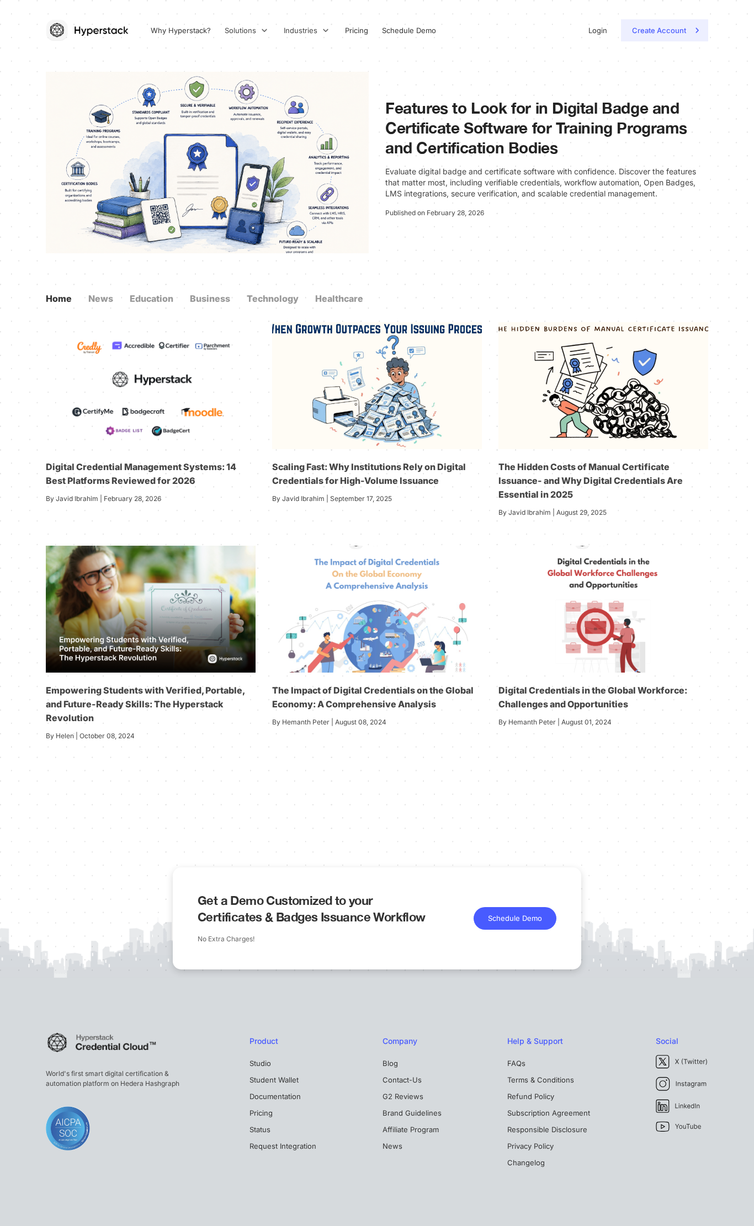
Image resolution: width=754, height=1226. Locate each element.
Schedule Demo (409, 30)
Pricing (356, 30)
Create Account (659, 30)
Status (259, 1129)
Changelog (526, 1162)
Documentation (275, 1096)
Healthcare (339, 298)
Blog (390, 1063)
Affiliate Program (411, 1129)
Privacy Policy (530, 1146)
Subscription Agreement (548, 1112)
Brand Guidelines (412, 1112)
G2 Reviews (403, 1096)
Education (151, 298)
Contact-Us (402, 1079)
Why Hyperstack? (181, 30)
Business (210, 298)
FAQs (516, 1063)
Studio (260, 1063)
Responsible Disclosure (547, 1129)
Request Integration (282, 1146)
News (100, 298)
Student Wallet (274, 1079)
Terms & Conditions (540, 1079)
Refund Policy (530, 1096)
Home (59, 298)
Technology (273, 298)
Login (597, 30)
